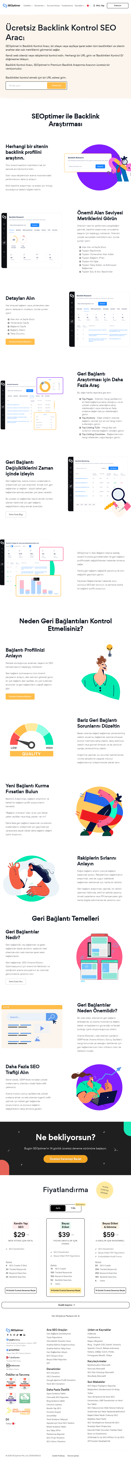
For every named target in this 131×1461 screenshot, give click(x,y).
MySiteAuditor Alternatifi (99, 1365)
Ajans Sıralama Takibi (56, 1393)
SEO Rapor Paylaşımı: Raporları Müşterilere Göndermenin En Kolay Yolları (104, 1389)
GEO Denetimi (53, 1376)
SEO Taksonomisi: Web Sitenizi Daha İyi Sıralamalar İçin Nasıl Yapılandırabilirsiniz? (106, 1410)
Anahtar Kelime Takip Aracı (59, 1348)
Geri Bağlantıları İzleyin (57, 1352)
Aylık (58, 1208)
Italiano (91, 1351)
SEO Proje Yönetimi (55, 1437)
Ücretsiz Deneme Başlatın (20, 341)
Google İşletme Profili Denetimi (61, 1380)
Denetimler (38, 5)
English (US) (99, 1344)
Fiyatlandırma (67, 5)
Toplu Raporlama (54, 1337)
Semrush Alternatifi (96, 1368)
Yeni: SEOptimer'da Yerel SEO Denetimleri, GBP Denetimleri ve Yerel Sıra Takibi (105, 1400)
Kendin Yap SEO (54, 1408)
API (48, 1363)
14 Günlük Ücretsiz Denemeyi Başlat (21, 1290)
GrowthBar (52, 1415)
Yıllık (73, 1208)
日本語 (98, 1351)
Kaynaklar (79, 5)
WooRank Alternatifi (97, 1376)
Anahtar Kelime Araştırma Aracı (61, 1344)
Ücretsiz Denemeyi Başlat (65, 1159)
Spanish (91, 1348)
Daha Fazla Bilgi (16, 514)
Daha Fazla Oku (16, 981)
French (99, 1348)
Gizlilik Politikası (58, 1456)
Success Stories (53, 5)
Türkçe (109, 1355)
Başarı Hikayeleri (95, 1341)
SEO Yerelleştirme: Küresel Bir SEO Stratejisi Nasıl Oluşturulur (103, 1424)
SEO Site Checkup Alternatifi (101, 1372)
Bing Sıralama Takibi (56, 1401)
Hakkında (92, 1333)
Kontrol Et (56, 85)
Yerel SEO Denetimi (56, 1383)
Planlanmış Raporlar (56, 1434)
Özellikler (27, 5)
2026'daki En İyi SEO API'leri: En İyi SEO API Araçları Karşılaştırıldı (106, 1439)
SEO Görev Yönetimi (56, 1441)
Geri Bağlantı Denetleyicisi (59, 1333)
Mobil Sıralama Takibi (56, 1426)
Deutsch (117, 1344)
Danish (109, 1344)
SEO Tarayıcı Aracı (55, 1355)
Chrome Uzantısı (54, 1404)
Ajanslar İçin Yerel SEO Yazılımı (60, 1423)
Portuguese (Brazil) (96, 1355)
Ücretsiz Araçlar (54, 1412)
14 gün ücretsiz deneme (104, 1190)
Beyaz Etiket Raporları (57, 1359)
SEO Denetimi (53, 1372)
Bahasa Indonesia (111, 1348)
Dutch (104, 1351)
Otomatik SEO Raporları (58, 1397)
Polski (111, 1351)
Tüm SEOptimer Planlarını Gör (64, 1316)
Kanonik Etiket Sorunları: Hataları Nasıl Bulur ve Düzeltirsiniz (105, 1432)
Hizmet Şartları (73, 1456)
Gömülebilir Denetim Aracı (59, 1341)
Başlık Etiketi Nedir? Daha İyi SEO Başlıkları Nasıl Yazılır (103, 1417)
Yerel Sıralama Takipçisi (57, 1419)
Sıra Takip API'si (54, 1430)
